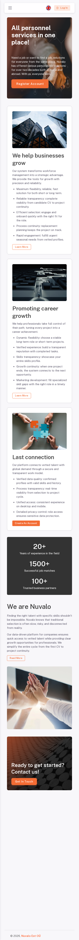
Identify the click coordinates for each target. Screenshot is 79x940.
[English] (48, 7)
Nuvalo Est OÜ (31, 935)
